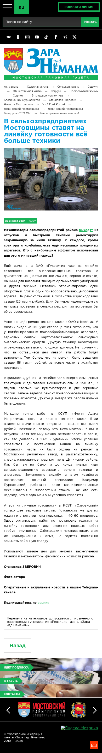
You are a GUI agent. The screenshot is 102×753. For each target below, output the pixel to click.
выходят (86, 230)
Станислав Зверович (63, 100)
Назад (17, 645)
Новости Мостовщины (18, 104)
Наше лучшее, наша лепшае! (59, 113)
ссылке (43, 602)
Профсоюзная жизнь (84, 91)
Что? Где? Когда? (53, 104)
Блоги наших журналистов (22, 100)
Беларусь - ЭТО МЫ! (17, 113)
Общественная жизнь (27, 91)
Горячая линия (79, 7)
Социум (93, 86)
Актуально (11, 86)
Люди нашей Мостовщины (21, 108)
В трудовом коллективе (47, 95)
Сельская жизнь (37, 86)
